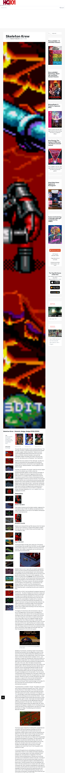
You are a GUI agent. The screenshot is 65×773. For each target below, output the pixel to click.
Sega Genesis (10, 440)
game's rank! (58, 279)
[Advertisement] (32, 19)
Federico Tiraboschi (15, 38)
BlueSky (3, 5)
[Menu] (3, 697)
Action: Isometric (8, 436)
